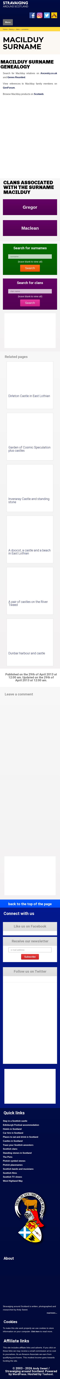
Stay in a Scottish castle (15, 1121)
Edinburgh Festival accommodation (21, 1125)
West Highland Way (13, 1181)
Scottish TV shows (12, 1177)
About (9, 1258)
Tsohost (47, 1374)
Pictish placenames (13, 1165)
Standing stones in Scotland (17, 1153)
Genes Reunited (16, 77)
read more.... (52, 1313)
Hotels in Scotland (12, 1129)
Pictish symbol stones (14, 1161)
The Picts (7, 1157)
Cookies (10, 1322)
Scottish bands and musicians (18, 1169)
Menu (8, 22)
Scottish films (10, 1173)
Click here (35, 1332)
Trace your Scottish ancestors (18, 1145)
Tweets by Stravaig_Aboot (14, 978)
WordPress (19, 1374)
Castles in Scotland (13, 1141)
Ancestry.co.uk (48, 73)
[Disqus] (30, 738)
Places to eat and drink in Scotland (20, 1137)
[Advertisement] (28, 876)
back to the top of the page (30, 904)
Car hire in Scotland (13, 1133)
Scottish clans (10, 1149)
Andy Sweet (40, 1368)
